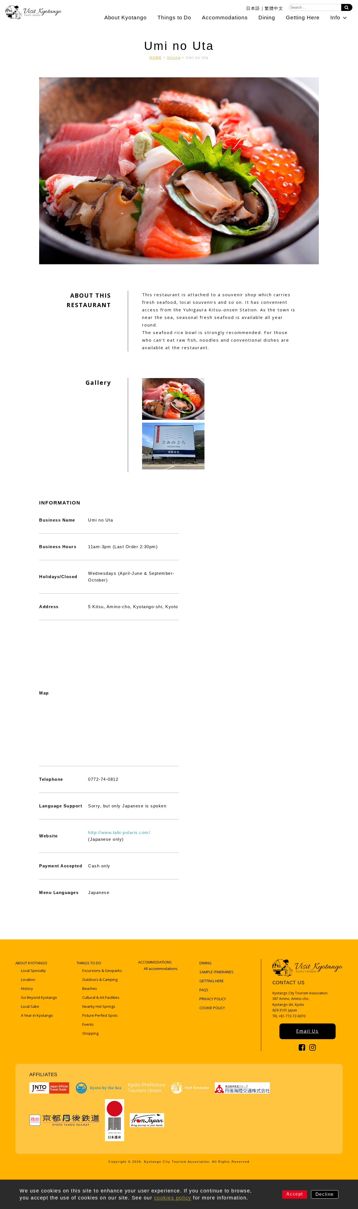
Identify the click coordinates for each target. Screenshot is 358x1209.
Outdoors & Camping (99, 979)
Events (88, 1024)
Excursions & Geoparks (102, 970)
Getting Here (302, 17)
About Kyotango (125, 17)
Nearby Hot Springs (98, 1006)
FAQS (203, 989)
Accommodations (225, 17)
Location (28, 979)
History (27, 988)
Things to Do (174, 17)
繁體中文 (274, 8)
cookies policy (172, 1198)
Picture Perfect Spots (100, 1015)
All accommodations (161, 968)
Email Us (307, 1031)
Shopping (90, 1033)
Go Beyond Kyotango (39, 997)
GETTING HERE (211, 980)
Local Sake (30, 1006)
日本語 (253, 8)
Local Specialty (33, 970)
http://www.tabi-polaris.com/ (119, 832)
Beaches (89, 988)
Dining (266, 17)
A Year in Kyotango (37, 1015)
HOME (156, 58)
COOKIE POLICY (212, 1007)
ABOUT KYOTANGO (31, 962)
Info (335, 17)
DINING (205, 962)
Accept (294, 1194)
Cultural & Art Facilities (100, 997)
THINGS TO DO (89, 962)
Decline (324, 1194)
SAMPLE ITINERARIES (216, 971)
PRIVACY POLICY (212, 998)
